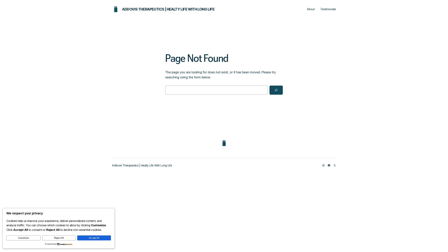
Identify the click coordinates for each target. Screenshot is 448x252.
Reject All (59, 238)
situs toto (224, 167)
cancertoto (224, 168)
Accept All (94, 238)
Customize (23, 238)
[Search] (276, 90)
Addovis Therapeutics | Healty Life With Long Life (168, 9)
